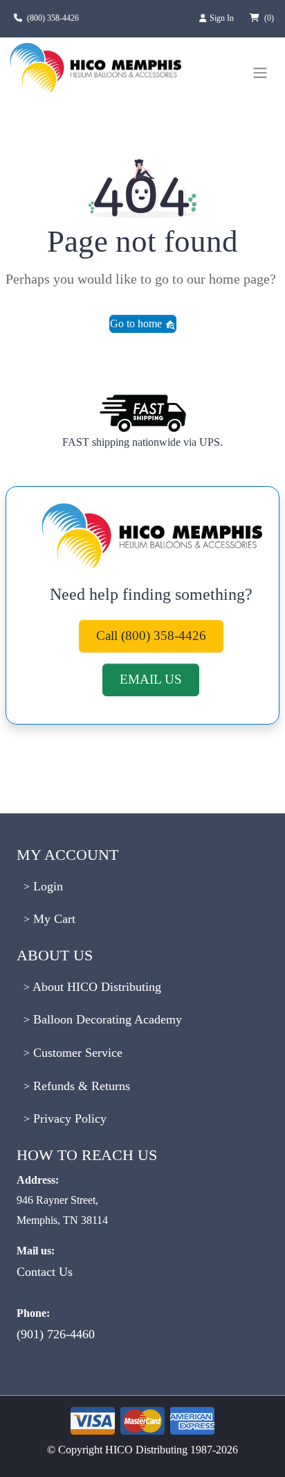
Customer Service (76, 1053)
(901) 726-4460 (56, 1334)
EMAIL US (151, 679)
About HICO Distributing (95, 987)
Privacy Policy (68, 1118)
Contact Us (45, 1272)
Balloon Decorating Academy (106, 1019)
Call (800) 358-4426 (151, 635)
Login (46, 886)
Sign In (223, 18)
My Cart (52, 919)
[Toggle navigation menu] (260, 73)
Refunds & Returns (80, 1086)
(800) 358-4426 (53, 18)
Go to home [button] (137, 323)
